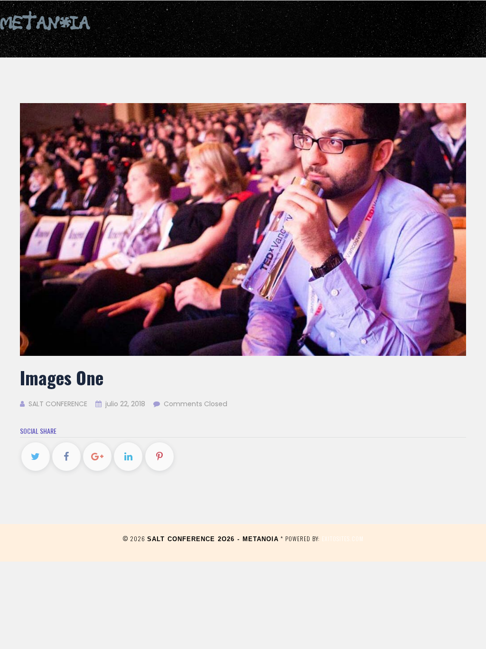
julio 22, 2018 (125, 404)
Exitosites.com (343, 538)
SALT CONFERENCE (57, 404)
